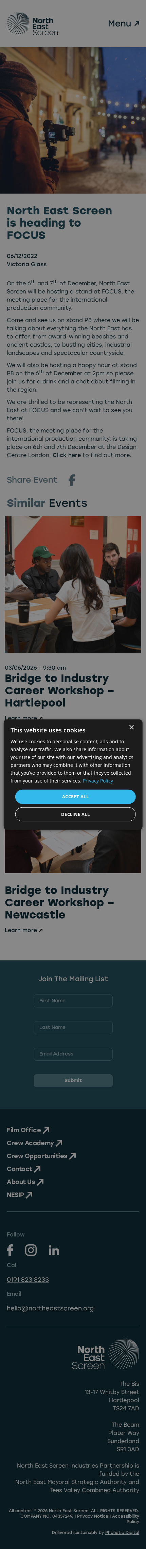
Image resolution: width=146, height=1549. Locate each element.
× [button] (131, 727)
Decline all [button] (75, 814)
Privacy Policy (98, 780)
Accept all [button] (75, 796)
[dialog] (73, 774)
